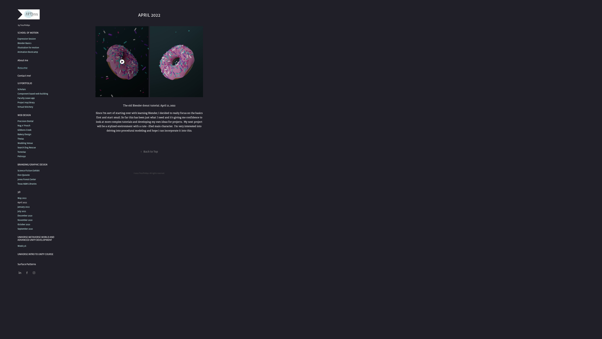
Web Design (24, 115)
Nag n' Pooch (24, 125)
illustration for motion (28, 47)
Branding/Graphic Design (32, 164)
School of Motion (28, 32)
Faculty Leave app (26, 98)
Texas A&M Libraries (27, 184)
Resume (22, 68)
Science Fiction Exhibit (29, 170)
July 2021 (22, 211)
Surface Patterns (27, 264)
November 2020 (25, 220)
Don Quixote (24, 175)
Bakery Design (24, 134)
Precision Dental (25, 121)
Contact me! (24, 75)
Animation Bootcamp (28, 52)
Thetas (21, 138)
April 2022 (22, 202)
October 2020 (24, 224)
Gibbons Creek (24, 130)
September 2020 (25, 229)
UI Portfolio (25, 83)
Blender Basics (24, 43)
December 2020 (25, 215)
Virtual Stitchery (25, 107)
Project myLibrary (26, 102)
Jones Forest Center (27, 179)
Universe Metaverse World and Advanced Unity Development (36, 238)
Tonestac (22, 152)
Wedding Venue (25, 143)
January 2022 (24, 207)
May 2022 (22, 198)
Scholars (22, 89)
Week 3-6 (22, 246)
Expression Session (27, 39)
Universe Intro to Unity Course (35, 254)
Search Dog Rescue (27, 147)
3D (19, 192)
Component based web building (33, 93)
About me (23, 60)
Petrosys (22, 156)
